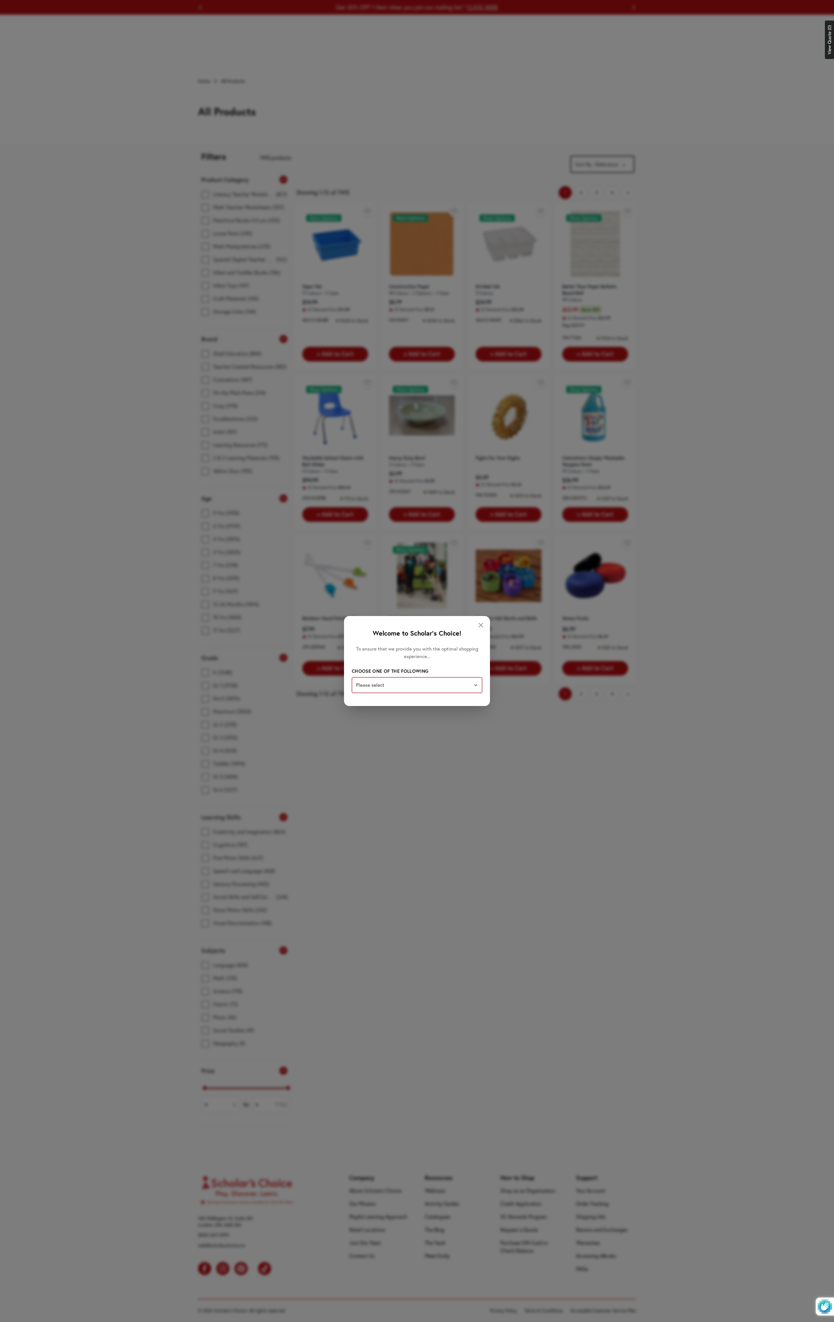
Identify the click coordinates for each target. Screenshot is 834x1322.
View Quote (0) (829, 39)
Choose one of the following (390, 671)
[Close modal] (481, 625)
